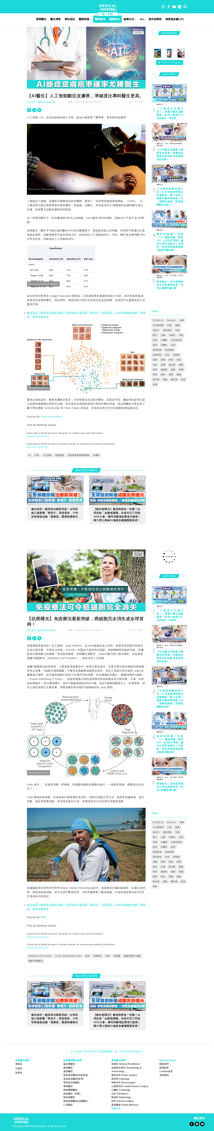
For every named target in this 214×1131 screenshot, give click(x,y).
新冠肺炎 (157, 355)
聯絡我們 (164, 1064)
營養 (163, 360)
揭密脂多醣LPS (175, 19)
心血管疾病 (176, 340)
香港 (155, 384)
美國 (181, 369)
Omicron (171, 320)
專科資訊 (70, 19)
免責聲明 (164, 1075)
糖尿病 (164, 369)
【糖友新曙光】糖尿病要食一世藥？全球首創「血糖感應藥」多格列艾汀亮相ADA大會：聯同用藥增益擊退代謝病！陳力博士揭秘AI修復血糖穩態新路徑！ (117, 514)
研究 (155, 369)
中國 (181, 320)
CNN (36, 455)
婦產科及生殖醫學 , (176, 143)
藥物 (179, 374)
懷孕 (155, 345)
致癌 (163, 374)
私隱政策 (164, 1067)
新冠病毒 (169, 350)
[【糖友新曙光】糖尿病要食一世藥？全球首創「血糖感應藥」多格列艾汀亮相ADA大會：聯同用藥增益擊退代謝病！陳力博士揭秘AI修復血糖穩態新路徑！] (117, 490)
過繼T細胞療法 (35, 961)
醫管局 (174, 379)
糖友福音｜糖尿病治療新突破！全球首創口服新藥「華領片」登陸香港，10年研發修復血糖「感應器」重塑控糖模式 (54, 512)
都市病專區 (155, 19)
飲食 (183, 379)
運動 (165, 379)
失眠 (181, 335)
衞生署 (156, 379)
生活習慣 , (173, 275)
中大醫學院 (158, 325)
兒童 (177, 330)
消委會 (176, 355)
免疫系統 (167, 330)
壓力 (155, 335)
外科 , (166, 275)
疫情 (171, 360)
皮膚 (163, 365)
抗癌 (173, 345)
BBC (44, 917)
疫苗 (179, 360)
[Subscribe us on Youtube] (202, 1124)
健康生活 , (160, 104)
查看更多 (116, 1108)
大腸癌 (172, 335)
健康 (177, 325)
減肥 (155, 360)
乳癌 (87, 956)
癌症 (155, 365)
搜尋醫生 (41, 19)
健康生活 (129, 19)
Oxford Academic (52, 416)
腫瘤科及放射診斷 (46, 102)
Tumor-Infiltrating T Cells (68, 956)
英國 (171, 374)
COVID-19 (158, 320)
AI (29, 455)
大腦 (163, 335)
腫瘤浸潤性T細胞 (132, 956)
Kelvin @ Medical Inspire (88, 102)
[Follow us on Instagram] (197, 1124)
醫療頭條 (84, 19)
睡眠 (181, 365)
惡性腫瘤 (59, 455)
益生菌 (172, 365)
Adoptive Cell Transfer (40, 956)
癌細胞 (117, 956)
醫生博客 (55, 19)
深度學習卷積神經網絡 (78, 455)
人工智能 (47, 455)
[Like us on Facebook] (191, 1124)
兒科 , (166, 143)
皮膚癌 (96, 455)
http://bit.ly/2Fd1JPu (37, 447)
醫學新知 (100, 19)
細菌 (173, 369)
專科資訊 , (160, 145)
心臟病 (164, 340)
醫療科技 (114, 19)
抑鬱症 (164, 345)
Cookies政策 (166, 1071)
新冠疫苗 (157, 350)
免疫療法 (97, 956)
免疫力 (156, 330)
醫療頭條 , (160, 230)
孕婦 (155, 340)
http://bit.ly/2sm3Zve (38, 436)
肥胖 (155, 374)
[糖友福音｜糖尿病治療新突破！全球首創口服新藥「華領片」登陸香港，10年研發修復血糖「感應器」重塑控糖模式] (55, 490)
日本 (167, 355)
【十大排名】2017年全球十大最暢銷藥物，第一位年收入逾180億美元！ (107, 1051)
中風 (169, 325)
